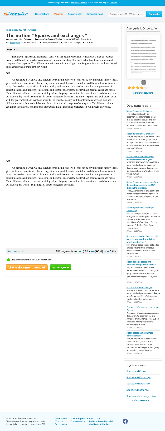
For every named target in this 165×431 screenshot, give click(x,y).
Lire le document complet (26, 267)
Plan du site (94, 418)
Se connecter (75, 13)
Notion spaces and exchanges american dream (139, 334)
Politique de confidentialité (101, 421)
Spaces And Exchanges (138, 377)
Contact (113, 2)
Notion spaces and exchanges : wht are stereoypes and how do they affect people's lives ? (142, 239)
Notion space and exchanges (139, 287)
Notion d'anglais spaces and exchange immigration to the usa (140, 263)
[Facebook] (125, 423)
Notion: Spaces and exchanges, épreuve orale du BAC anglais (140, 158)
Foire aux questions (79, 418)
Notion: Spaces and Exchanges (140, 133)
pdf (93, 251)
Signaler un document (143, 92)
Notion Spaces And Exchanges (139, 111)
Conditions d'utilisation (99, 424)
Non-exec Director (79, 2)
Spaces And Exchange (138, 383)
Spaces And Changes (137, 371)
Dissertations (42, 13)
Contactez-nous (94, 13)
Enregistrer (63, 267)
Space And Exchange (137, 389)
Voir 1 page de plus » (16, 251)
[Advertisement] (62, 133)
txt (80, 251)
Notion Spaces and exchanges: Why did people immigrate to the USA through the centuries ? (142, 185)
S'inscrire (58, 13)
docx (106, 251)
